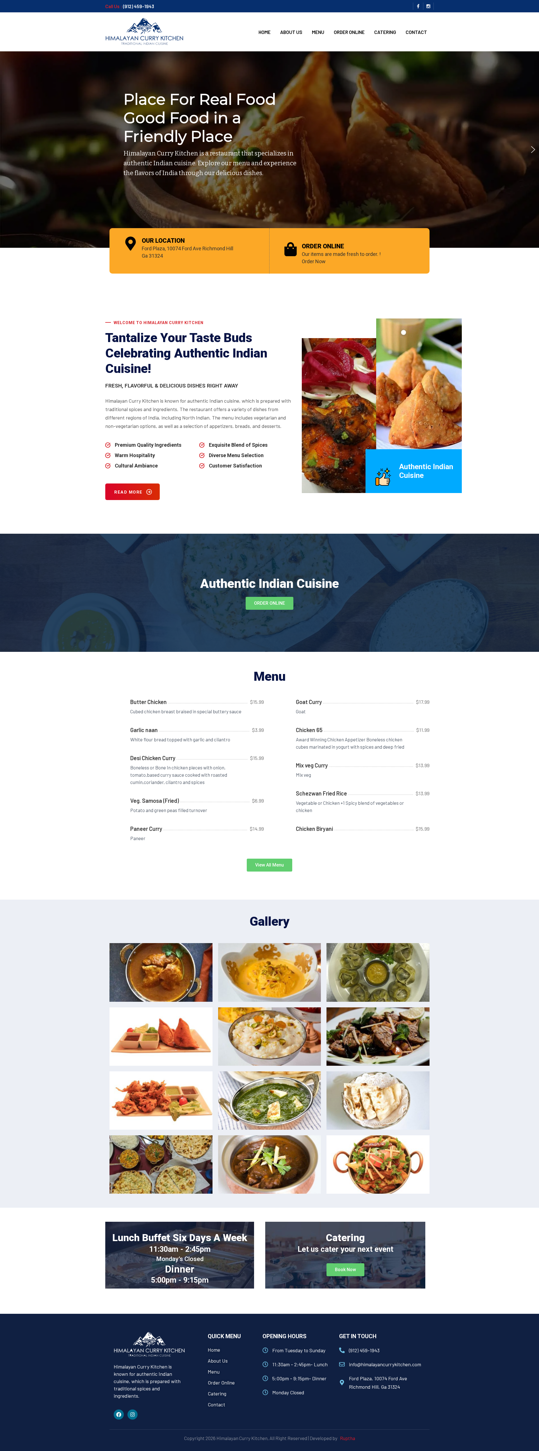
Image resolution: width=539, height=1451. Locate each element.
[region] (269, 149)
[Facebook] (119, 1414)
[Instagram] (132, 1414)
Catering (385, 32)
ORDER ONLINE (323, 246)
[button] (533, 149)
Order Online (349, 32)
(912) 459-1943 (138, 6)
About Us (291, 32)
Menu (318, 32)
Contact (416, 32)
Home (265, 32)
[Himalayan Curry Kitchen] (144, 31)
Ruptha (346, 1438)
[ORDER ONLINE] (291, 249)
